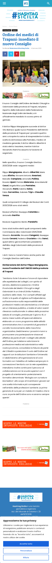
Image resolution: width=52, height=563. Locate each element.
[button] (4, 3)
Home (5, 26)
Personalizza (26, 550)
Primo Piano (13, 26)
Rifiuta (26, 557)
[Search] (48, 3)
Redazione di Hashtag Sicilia (19, 48)
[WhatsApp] (22, 54)
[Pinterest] (16, 54)
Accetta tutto (26, 544)
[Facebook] (5, 54)
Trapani (14, 30)
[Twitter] (10, 54)
